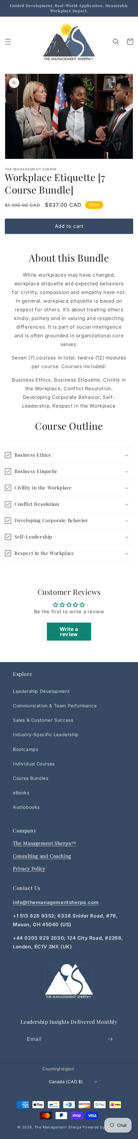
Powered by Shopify (101, 1127)
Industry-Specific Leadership (46, 734)
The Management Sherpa (58, 1127)
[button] (8, 42)
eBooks (21, 792)
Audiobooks (26, 807)
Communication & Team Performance (55, 705)
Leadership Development (41, 691)
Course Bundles (30, 778)
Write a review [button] (69, 631)
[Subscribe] (110, 1039)
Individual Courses (34, 763)
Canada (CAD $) (66, 1081)
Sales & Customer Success (43, 720)
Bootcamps (25, 749)
